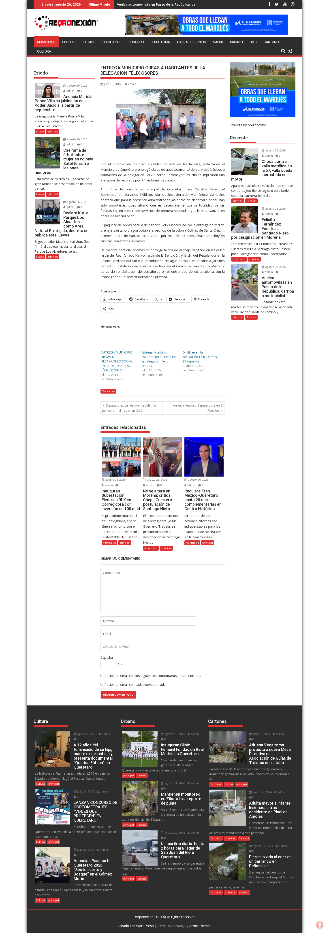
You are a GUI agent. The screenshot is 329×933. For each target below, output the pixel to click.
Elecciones (112, 42)
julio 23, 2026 (85, 850)
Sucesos (69, 42)
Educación (161, 42)
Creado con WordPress (136, 925)
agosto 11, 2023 (262, 846)
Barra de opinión (191, 42)
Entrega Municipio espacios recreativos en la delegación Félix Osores (158, 359)
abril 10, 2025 (261, 734)
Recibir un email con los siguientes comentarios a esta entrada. (152, 675)
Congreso (136, 42)
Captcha (106, 657)
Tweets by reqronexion (248, 125)
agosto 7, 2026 (86, 734)
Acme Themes (200, 925)
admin (132, 84)
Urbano (236, 42)
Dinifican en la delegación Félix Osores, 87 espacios (200, 356)
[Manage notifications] (319, 925)
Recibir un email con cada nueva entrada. (135, 684)
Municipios (46, 42)
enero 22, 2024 (262, 792)
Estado (89, 42)
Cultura (44, 51)
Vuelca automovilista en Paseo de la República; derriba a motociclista (171, 4)
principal (125, 542)
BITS (253, 42)
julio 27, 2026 (85, 791)
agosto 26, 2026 (115, 479)
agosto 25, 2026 (174, 734)
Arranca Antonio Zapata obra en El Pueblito (198, 407)
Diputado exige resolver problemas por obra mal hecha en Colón (129, 407)
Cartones (272, 42)
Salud (218, 42)
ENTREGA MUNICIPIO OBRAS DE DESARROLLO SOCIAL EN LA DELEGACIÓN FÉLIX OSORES (116, 361)
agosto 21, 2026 (174, 783)
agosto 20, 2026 (174, 833)
